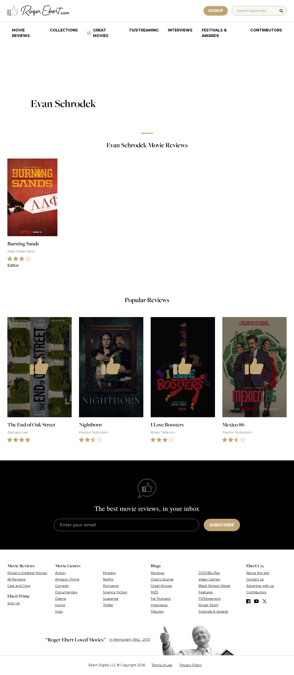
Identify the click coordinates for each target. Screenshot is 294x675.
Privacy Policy (191, 665)
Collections (64, 30)
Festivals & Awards (214, 33)
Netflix (108, 579)
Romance (111, 586)
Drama (60, 599)
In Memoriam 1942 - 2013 (129, 640)
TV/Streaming (144, 30)
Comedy (62, 586)
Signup (215, 11)
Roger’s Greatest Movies (27, 573)
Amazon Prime (67, 579)
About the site (257, 573)
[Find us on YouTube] (256, 601)
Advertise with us (260, 586)
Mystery (109, 573)
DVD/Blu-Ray (209, 573)
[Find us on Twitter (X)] (265, 601)
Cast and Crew (19, 586)
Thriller (108, 605)
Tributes (157, 612)
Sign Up (13, 603)
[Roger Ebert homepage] (38, 11)
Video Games (209, 579)
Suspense (111, 599)
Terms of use (162, 665)
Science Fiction (115, 592)
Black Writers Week (214, 586)
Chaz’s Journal (162, 579)
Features (205, 592)
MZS (154, 592)
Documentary (66, 592)
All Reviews (16, 579)
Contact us (255, 579)
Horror (60, 605)
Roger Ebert (208, 605)
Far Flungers (161, 599)
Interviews (180, 30)
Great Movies (100, 33)
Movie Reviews (21, 33)
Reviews (157, 573)
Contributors (266, 30)
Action (60, 573)
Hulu (59, 612)
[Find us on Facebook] (248, 601)
